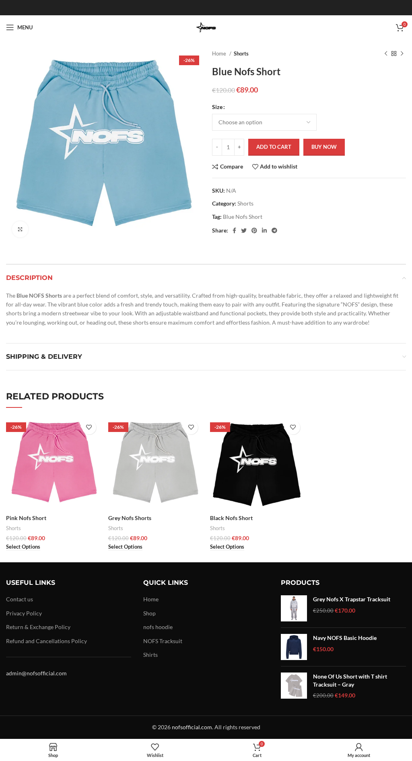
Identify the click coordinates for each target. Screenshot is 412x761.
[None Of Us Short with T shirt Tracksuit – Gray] (294, 686)
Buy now (324, 147)
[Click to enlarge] (20, 229)
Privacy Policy (24, 613)
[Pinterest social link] (254, 230)
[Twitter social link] (244, 230)
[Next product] (402, 54)
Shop (149, 613)
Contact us (19, 599)
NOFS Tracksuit (162, 641)
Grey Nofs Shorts (129, 517)
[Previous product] (386, 54)
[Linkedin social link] (264, 230)
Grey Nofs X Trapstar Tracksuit (351, 599)
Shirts (150, 654)
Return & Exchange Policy (38, 626)
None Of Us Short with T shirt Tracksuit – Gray (350, 680)
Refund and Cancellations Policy (46, 641)
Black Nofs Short (231, 517)
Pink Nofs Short (26, 517)
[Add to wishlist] (89, 427)
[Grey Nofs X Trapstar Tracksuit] (294, 608)
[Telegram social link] (274, 230)
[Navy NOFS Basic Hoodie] (294, 647)
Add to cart (273, 147)
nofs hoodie (158, 626)
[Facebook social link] (234, 230)
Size (217, 106)
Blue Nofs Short (242, 216)
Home (219, 53)
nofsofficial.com (192, 727)
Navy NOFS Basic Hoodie (345, 637)
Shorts (241, 53)
